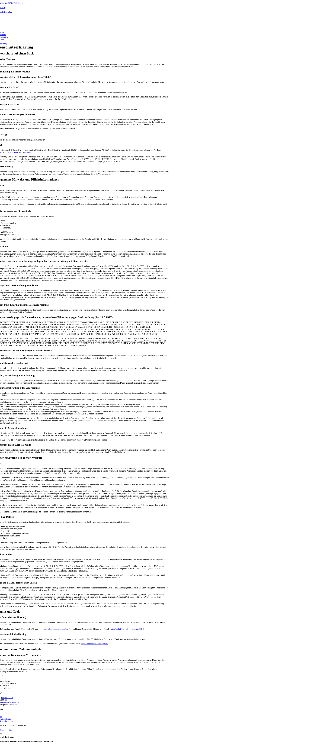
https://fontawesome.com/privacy (94, 644)
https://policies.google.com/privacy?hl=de (128, 629)
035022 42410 (7, 698)
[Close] (1, 733)
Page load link (6, 730)
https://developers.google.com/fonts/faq (56, 629)
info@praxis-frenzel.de (9, 702)
